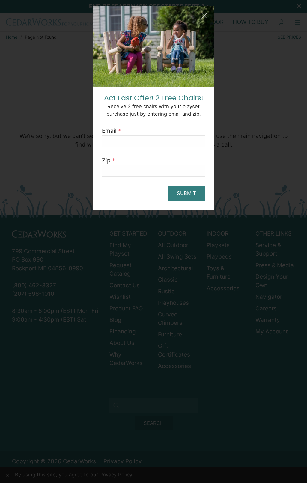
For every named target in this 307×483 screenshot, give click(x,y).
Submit (186, 193)
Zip (108, 160)
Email (111, 130)
